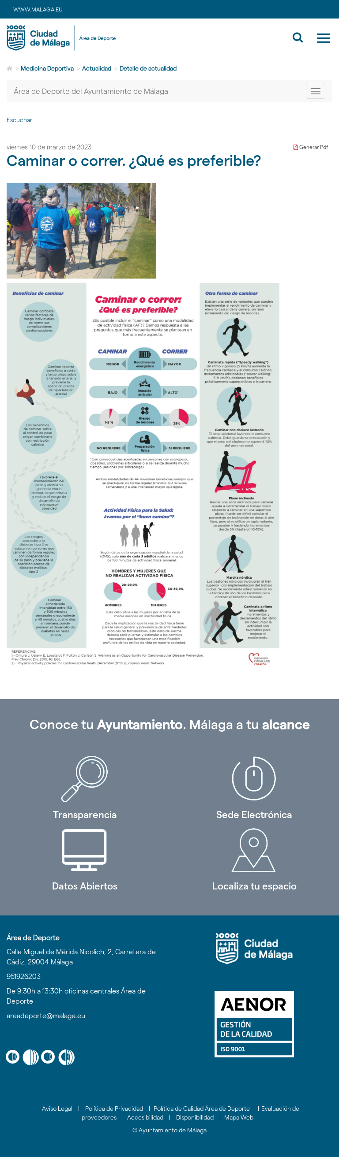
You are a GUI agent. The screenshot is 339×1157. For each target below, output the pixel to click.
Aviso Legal (57, 1108)
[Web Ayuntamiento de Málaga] (254, 948)
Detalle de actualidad (148, 68)
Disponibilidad (195, 1117)
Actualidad (96, 68)
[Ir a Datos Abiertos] (85, 850)
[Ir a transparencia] (85, 779)
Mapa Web (238, 1117)
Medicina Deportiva (47, 68)
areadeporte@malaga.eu (46, 1015)
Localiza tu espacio (254, 886)
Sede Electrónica (254, 814)
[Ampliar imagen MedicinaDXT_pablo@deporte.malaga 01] (81, 231)
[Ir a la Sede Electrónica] (254, 779)
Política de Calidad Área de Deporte (202, 1108)
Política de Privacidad (114, 1108)
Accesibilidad (145, 1117)
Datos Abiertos (84, 886)
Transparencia (85, 814)
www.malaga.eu (38, 9)
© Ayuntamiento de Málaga (169, 1130)
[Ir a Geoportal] (254, 850)
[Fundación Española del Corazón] (143, 475)
